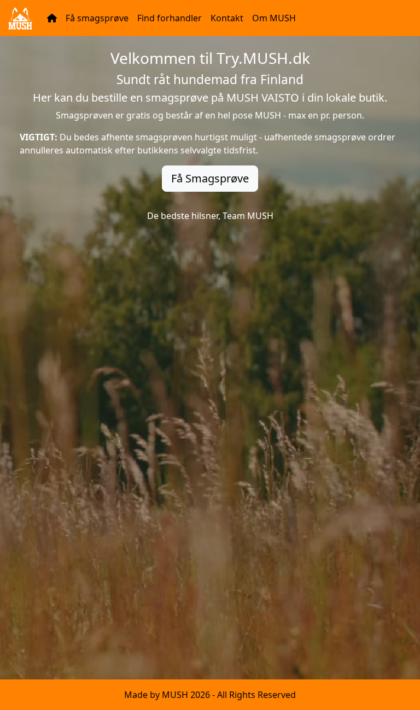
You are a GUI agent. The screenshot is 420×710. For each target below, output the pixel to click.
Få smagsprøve (97, 18)
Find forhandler (169, 18)
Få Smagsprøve (210, 178)
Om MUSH (274, 18)
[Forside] (52, 18)
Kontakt (227, 18)
